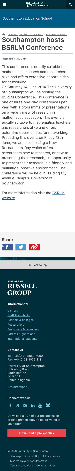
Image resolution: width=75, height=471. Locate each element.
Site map (15, 456)
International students (22, 338)
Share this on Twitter (20, 247)
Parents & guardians (21, 334)
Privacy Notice (51, 456)
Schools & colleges (20, 320)
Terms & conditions (21, 465)
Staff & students (18, 315)
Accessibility (31, 456)
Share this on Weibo (34, 247)
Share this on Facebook (3, 245)
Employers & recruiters (23, 329)
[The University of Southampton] (37, 4)
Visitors (12, 310)
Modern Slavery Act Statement (28, 460)
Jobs (52, 465)
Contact (41, 465)
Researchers (15, 324)
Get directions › (18, 387)
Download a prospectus (36, 433)
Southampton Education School (27, 18)
